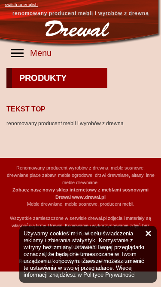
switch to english (21, 4)
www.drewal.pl (89, 197)
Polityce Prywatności (109, 275)
